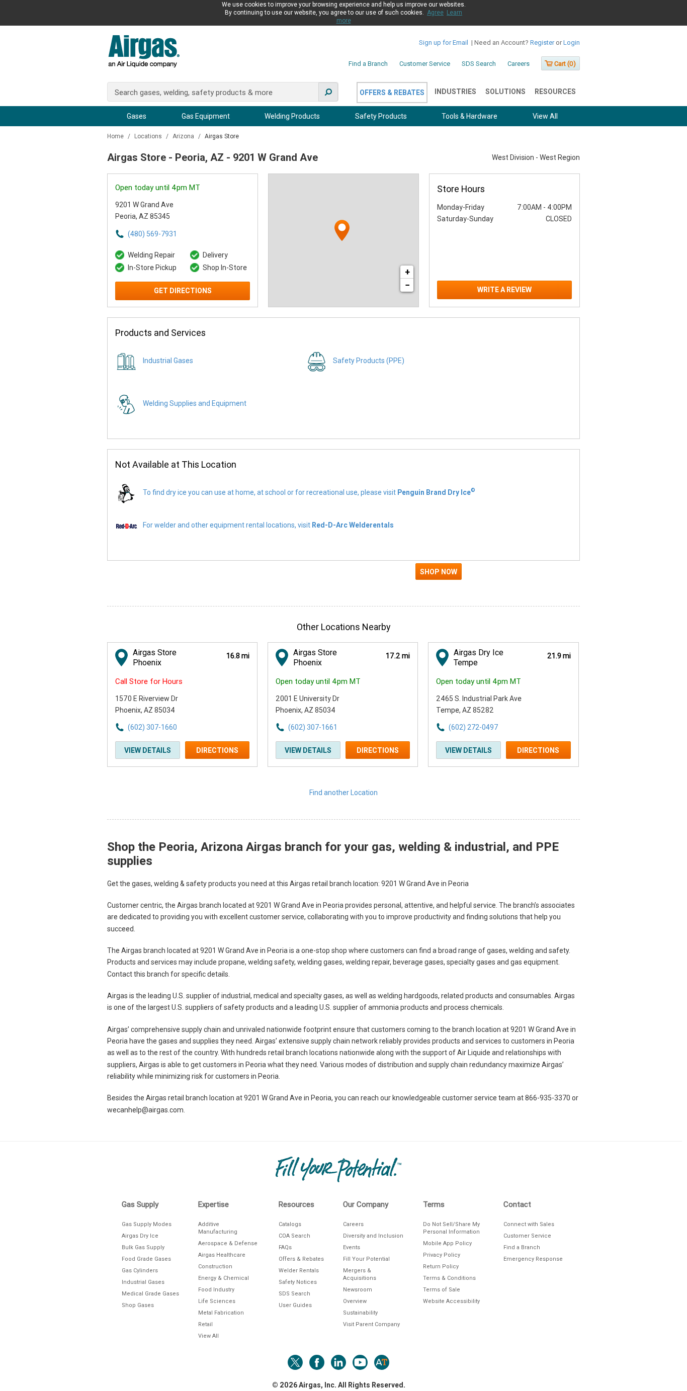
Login (571, 42)
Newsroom (357, 1289)
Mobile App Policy (447, 1243)
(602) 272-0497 (473, 727)
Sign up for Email (443, 42)
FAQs (285, 1247)
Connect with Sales (528, 1224)
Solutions (505, 92)
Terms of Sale (441, 1289)
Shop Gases (138, 1305)
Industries (455, 92)
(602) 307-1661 (312, 727)
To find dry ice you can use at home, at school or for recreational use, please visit (309, 492)
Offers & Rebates (392, 93)
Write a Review (504, 290)
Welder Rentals (299, 1270)
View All (545, 116)
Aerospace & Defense (227, 1243)
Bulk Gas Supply (143, 1247)
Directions (217, 750)
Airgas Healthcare (221, 1255)
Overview (355, 1301)
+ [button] (407, 272)
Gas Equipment (206, 116)
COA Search (294, 1236)
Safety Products (381, 116)
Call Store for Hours (149, 681)
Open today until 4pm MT (157, 187)
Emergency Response (533, 1259)
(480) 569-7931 (152, 234)
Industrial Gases (168, 361)
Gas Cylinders (140, 1270)
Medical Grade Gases (150, 1293)
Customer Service (424, 63)
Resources (555, 92)
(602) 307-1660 (152, 727)
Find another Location (343, 793)
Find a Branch (368, 63)
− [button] (407, 285)
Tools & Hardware (469, 116)
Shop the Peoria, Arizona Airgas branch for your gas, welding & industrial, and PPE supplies (333, 854)
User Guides (295, 1305)
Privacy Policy (441, 1255)
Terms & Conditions (449, 1278)
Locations (148, 136)
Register (542, 42)
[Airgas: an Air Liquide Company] (143, 52)
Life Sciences (216, 1301)
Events (351, 1247)
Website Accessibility (451, 1301)
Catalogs (290, 1224)
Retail (205, 1324)
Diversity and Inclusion (373, 1236)
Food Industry (216, 1289)
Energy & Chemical (223, 1278)
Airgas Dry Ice (140, 1236)
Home (116, 136)
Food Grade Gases (146, 1259)
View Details (147, 750)
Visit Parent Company (371, 1324)
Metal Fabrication (221, 1313)
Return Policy (441, 1266)
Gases (136, 116)
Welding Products (292, 116)
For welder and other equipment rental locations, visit (268, 525)
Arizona (184, 136)
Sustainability (360, 1313)
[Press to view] (343, 576)
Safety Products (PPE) (368, 361)
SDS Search (479, 63)
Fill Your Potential (366, 1259)
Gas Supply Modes (146, 1224)
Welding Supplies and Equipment (194, 403)
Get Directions (183, 291)
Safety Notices (298, 1282)
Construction (215, 1266)
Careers (518, 63)
